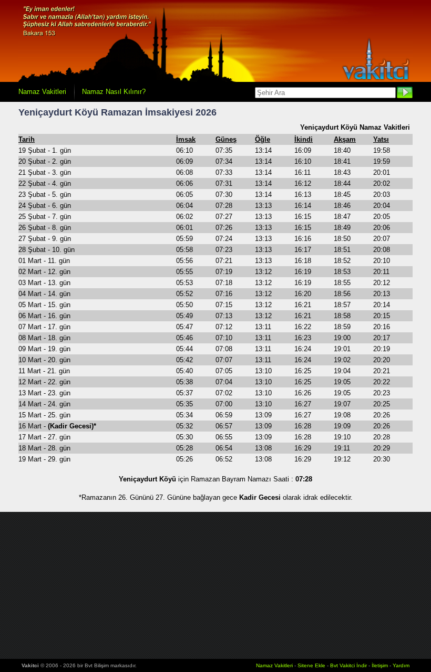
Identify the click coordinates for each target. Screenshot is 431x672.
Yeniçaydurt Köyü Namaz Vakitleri (355, 127)
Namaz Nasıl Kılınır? (114, 92)
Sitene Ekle (311, 665)
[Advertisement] (215, 585)
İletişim (380, 665)
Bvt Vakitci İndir (349, 665)
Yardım (401, 665)
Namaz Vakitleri (42, 92)
